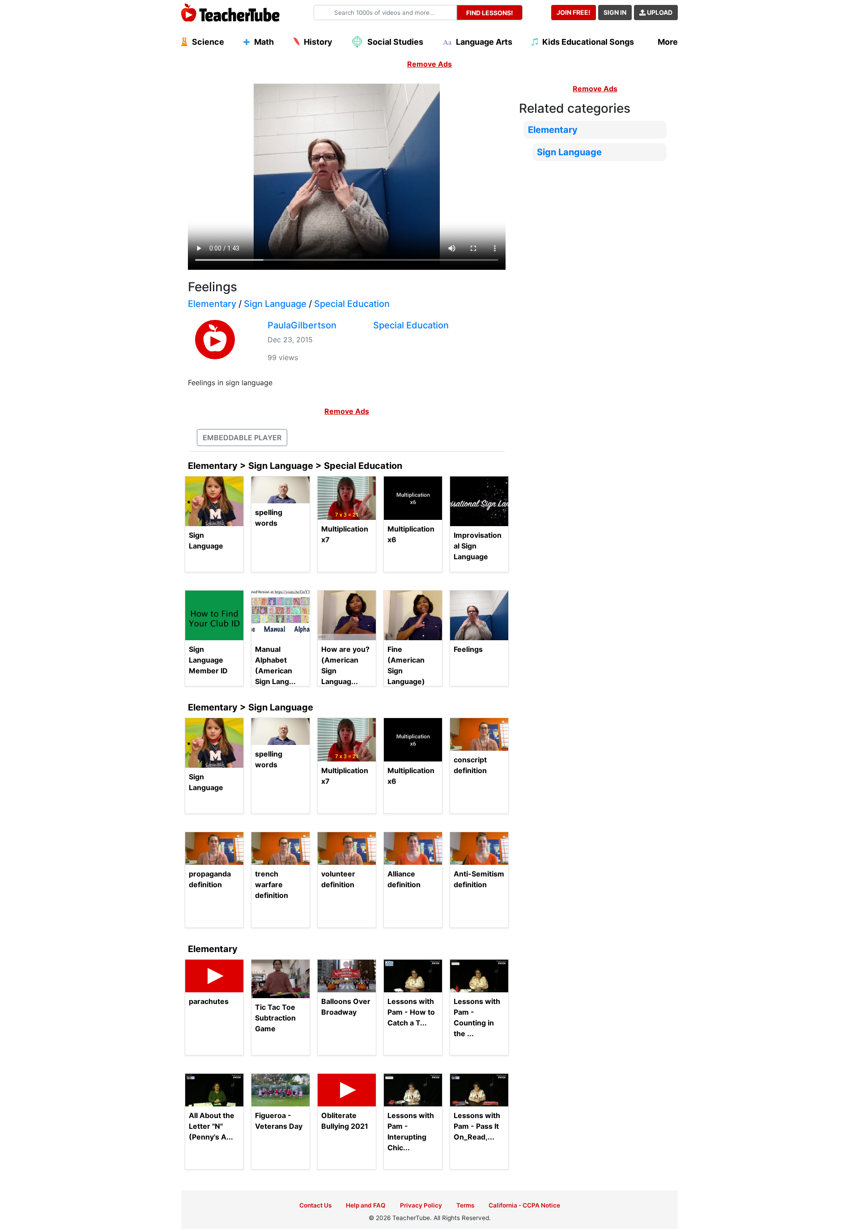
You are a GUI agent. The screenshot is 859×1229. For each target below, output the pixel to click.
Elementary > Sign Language (250, 707)
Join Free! (574, 12)
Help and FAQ (366, 1205)
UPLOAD (659, 12)
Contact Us (315, 1205)
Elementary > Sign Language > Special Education (295, 465)
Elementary (212, 303)
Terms (465, 1205)
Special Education (352, 303)
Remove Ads (429, 64)
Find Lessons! (489, 13)
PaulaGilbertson (302, 325)
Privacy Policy (421, 1205)
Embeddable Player (242, 437)
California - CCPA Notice (524, 1205)
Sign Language (275, 303)
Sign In (615, 12)
